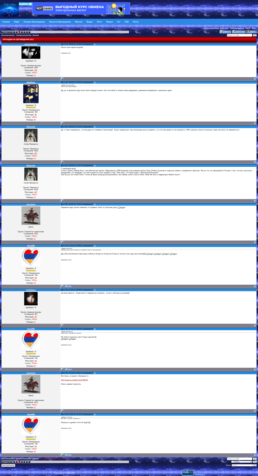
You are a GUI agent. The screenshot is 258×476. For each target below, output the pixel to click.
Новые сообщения (211, 28)
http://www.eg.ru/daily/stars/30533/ (74, 380)
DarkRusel (31, 82)
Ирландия (36, 35)
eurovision (30, 204)
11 (94, 44)
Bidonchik (31, 127)
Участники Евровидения (23, 35)
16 (95, 246)
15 (95, 204)
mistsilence (31, 290)
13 (95, 127)
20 (95, 414)
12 (95, 82)
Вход (182, 28)
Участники (224, 28)
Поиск (248, 28)
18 (95, 329)
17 (95, 290)
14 (95, 165)
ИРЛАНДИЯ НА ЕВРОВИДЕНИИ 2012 (51, 35)
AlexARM (31, 246)
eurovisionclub (31, 44)
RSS (254, 28)
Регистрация (173, 28)
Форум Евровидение (8, 35)
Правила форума (237, 28)
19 (95, 373)
